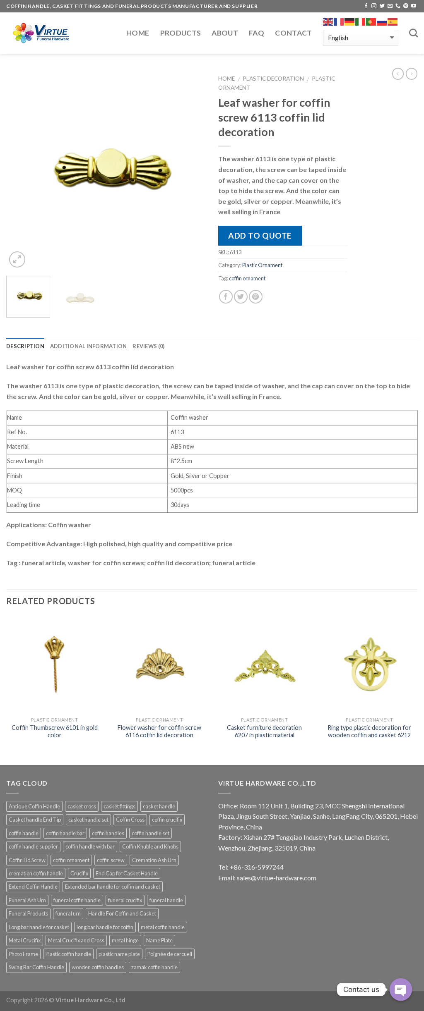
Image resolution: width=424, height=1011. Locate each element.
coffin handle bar (65, 833)
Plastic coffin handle (68, 954)
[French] (339, 22)
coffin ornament (247, 278)
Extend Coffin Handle (33, 886)
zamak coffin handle (154, 967)
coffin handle (24, 833)
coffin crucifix (167, 819)
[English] (328, 22)
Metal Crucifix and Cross (76, 940)
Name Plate (159, 940)
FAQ (256, 33)
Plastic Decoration (273, 78)
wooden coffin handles (98, 967)
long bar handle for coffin (105, 927)
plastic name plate (119, 954)
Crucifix (79, 873)
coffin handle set (150, 833)
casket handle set (88, 819)
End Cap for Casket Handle (127, 873)
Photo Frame (23, 954)
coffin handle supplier (33, 846)
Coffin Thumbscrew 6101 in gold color (55, 731)
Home (137, 33)
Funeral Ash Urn (27, 900)
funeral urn (68, 913)
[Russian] (382, 22)
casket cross (81, 806)
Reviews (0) (148, 346)
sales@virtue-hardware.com (276, 878)
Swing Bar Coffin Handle (36, 967)
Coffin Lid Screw (27, 860)
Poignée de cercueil (169, 954)
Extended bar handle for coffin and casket (112, 886)
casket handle (159, 806)
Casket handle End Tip (35, 819)
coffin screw (111, 860)
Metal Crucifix (25, 940)
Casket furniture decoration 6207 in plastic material (264, 731)
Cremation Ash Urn (154, 860)
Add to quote (260, 235)
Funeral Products (28, 913)
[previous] (20, 170)
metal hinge (125, 940)
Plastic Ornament (262, 265)
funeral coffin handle (77, 900)
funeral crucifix (125, 900)
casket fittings (119, 806)
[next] (191, 170)
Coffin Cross (130, 819)
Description (25, 346)
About (225, 33)
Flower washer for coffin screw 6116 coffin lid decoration (159, 731)
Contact (293, 33)
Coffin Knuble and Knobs (150, 846)
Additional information (88, 346)
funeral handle (166, 900)
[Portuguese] (371, 22)
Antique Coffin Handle (34, 806)
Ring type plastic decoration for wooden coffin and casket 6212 (369, 731)
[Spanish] (393, 22)
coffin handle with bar (90, 846)
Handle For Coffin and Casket (122, 913)
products (180, 33)
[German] (349, 22)
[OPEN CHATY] (401, 989)
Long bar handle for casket (39, 927)
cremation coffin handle (36, 873)
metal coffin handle (163, 927)
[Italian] (360, 22)
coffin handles (108, 833)
